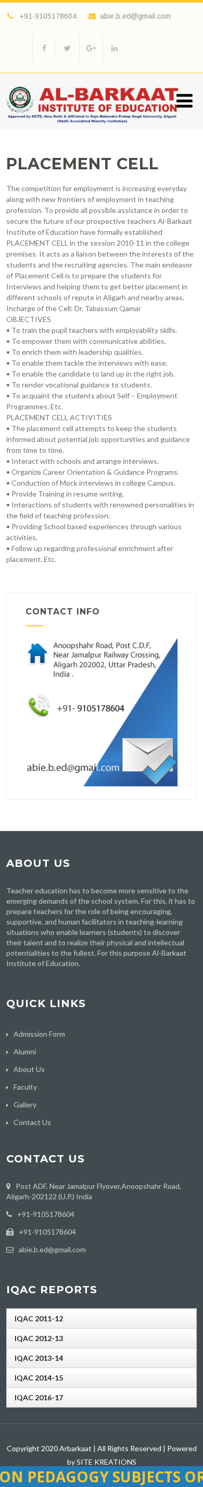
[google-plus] (91, 48)
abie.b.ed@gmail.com (135, 16)
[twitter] (67, 48)
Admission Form (39, 1033)
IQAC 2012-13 (39, 1338)
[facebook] (44, 48)
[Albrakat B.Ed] (92, 125)
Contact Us (32, 1122)
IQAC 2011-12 (39, 1318)
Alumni (25, 1051)
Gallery (25, 1104)
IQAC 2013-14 (39, 1358)
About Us (29, 1069)
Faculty (25, 1086)
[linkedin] (114, 48)
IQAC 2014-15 (39, 1377)
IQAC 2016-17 (39, 1397)
